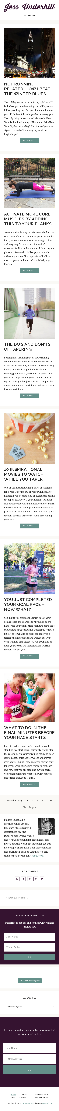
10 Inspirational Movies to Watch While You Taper (24, 474)
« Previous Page (15, 800)
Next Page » (29, 807)
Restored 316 (47, 1103)
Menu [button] (31, 16)
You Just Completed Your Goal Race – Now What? (28, 604)
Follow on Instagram (31, 981)
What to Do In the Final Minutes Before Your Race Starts (29, 732)
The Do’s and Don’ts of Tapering (27, 347)
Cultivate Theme (28, 1103)
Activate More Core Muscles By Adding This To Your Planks (28, 219)
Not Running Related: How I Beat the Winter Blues (27, 89)
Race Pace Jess (29, 7)
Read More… (38, 855)
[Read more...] (31, 141)
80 (52, 800)
